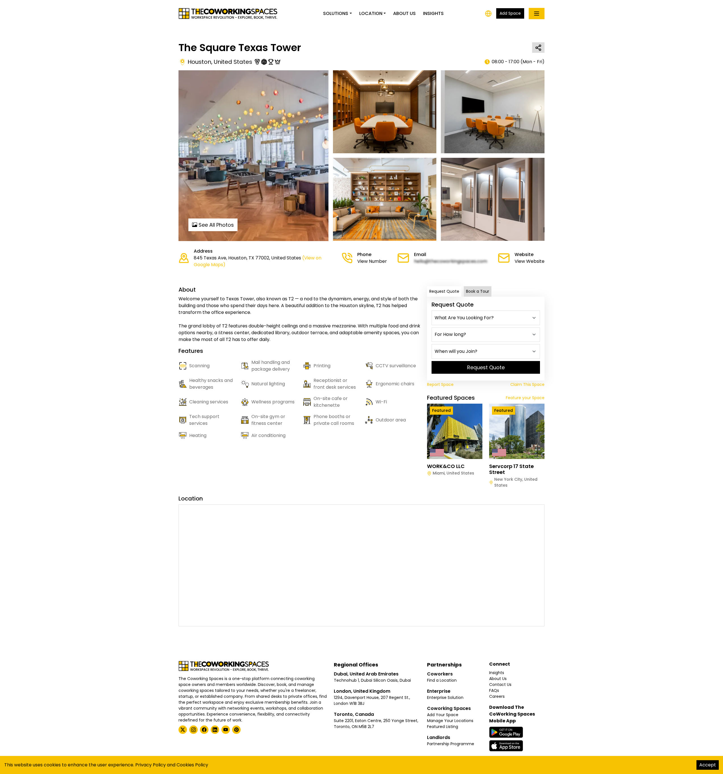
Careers (497, 696)
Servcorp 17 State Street (511, 469)
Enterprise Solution (445, 697)
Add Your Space (442, 715)
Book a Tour (477, 291)
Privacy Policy (150, 765)
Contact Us (500, 684)
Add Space (510, 13)
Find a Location (442, 680)
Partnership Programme (450, 744)
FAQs (494, 690)
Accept (707, 765)
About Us (404, 13)
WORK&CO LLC (446, 466)
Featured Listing (442, 726)
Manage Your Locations (450, 720)
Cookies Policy (192, 765)
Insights (433, 13)
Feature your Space (525, 398)
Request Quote (444, 291)
